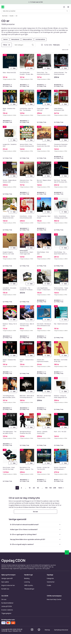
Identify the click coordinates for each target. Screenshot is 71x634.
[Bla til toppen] (67, 552)
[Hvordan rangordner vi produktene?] (42, 44)
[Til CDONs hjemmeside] (2, 7)
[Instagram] (32, 629)
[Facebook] (39, 629)
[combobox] (35, 11)
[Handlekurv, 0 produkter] (64, 7)
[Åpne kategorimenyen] (68, 7)
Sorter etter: (48, 45)
